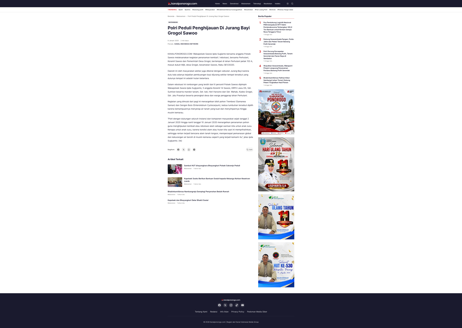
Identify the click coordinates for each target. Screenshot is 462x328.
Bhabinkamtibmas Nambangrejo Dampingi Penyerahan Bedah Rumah (198, 191)
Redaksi (213, 312)
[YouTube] (242, 305)
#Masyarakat (210, 10)
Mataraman (245, 4)
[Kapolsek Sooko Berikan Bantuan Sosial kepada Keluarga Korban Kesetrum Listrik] (175, 182)
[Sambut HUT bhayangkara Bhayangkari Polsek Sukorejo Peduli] (175, 169)
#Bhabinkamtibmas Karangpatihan (229, 10)
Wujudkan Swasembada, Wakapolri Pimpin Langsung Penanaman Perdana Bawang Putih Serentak (277, 68)
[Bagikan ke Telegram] (194, 149)
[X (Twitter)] (225, 305)
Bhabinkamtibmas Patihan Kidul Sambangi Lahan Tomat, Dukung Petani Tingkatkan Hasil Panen (276, 80)
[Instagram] (231, 305)
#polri (181, 10)
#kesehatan (248, 10)
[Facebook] (219, 305)
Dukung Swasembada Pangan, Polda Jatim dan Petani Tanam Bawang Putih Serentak (278, 41)
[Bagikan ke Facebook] (178, 149)
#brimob (272, 10)
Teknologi (257, 4)
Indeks (277, 4)
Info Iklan (224, 312)
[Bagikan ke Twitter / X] (183, 149)
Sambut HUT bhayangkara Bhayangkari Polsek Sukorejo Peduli (212, 165)
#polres (187, 10)
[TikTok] (237, 305)
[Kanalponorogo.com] (183, 3)
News (225, 4)
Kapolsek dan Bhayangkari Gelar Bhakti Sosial (188, 200)
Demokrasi (234, 4)
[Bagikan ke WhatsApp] (189, 149)
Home (217, 4)
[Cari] (292, 4)
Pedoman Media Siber (257, 312)
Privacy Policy (237, 312)
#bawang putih (197, 10)
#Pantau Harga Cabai (285, 10)
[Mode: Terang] (288, 4)
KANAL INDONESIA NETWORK (186, 44)
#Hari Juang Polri (261, 10)
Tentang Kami (201, 312)
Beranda (171, 16)
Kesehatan (268, 4)
